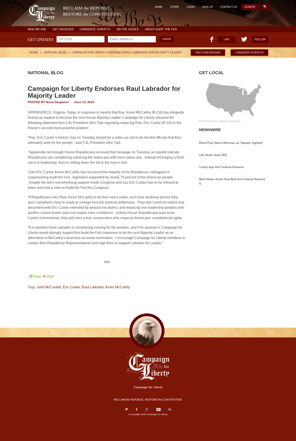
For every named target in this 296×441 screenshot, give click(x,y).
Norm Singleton (57, 102)
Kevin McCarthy (117, 287)
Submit (167, 38)
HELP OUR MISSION (207, 52)
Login (191, 6)
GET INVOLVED (63, 29)
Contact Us (228, 6)
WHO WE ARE (37, 29)
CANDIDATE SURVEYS (95, 29)
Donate (250, 6)
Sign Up (207, 6)
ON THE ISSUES (128, 29)
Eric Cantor (71, 287)
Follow (260, 39)
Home (159, 6)
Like (226, 39)
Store (174, 6)
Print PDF (44, 277)
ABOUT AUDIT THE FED (161, 29)
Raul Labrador (93, 287)
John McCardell (49, 287)
